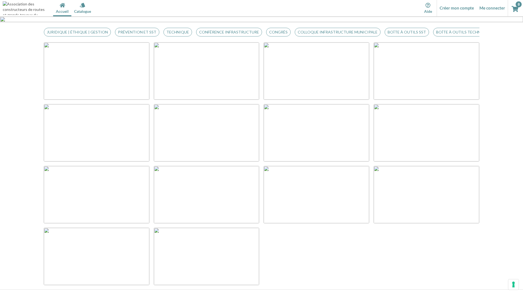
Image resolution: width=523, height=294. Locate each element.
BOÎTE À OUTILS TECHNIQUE (463, 32)
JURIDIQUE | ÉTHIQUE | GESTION (77, 32)
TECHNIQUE (177, 32)
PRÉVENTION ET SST (137, 32)
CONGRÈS (278, 32)
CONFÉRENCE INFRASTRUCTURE (229, 32)
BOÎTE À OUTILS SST (407, 32)
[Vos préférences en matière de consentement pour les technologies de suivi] (513, 284)
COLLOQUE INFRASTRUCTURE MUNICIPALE (338, 32)
